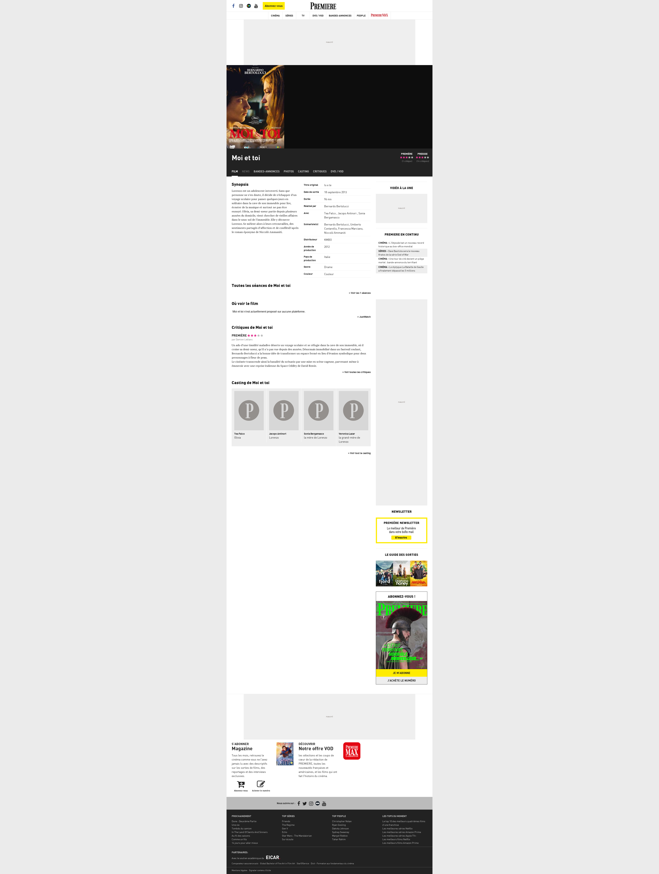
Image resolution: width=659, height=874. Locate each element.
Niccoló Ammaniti (335, 232)
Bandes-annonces (267, 171)
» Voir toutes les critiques (356, 372)
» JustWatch (364, 316)
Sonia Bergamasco (314, 433)
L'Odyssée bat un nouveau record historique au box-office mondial (401, 244)
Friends (286, 821)
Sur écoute (287, 839)
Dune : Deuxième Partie (244, 821)
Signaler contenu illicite (260, 870)
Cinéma (275, 15)
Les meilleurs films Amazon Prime (400, 842)
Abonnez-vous (274, 6)
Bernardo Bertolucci (336, 206)
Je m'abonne (401, 673)
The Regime (288, 824)
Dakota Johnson (340, 828)
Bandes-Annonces (340, 15)
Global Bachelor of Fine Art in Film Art (277, 863)
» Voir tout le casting (359, 453)
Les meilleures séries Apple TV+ (399, 835)
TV (303, 15)
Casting (303, 171)
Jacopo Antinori (347, 213)
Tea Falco (330, 213)
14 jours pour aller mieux (245, 842)
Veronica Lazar (347, 433)
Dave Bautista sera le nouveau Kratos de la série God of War (398, 252)
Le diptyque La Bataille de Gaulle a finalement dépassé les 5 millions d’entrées (401, 269)
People (361, 15)
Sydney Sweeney (340, 832)
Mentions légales (239, 870)
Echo (284, 832)
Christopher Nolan (342, 821)
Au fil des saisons (241, 835)
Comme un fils (239, 839)
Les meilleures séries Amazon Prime (401, 832)
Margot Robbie (340, 835)
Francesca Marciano (350, 228)
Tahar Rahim (339, 839)
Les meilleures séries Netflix (397, 828)
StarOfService (303, 863)
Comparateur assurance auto (245, 863)
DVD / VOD (318, 15)
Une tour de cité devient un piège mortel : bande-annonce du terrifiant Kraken (401, 261)
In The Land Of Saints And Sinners (250, 832)
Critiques (320, 171)
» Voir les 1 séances (360, 292)
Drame (328, 267)
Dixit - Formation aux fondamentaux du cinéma (332, 863)
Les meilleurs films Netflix (396, 839)
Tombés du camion (242, 828)
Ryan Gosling (339, 824)
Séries (289, 15)
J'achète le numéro (402, 680)
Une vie (235, 824)
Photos (289, 171)
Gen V (285, 828)
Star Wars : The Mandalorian (297, 835)
